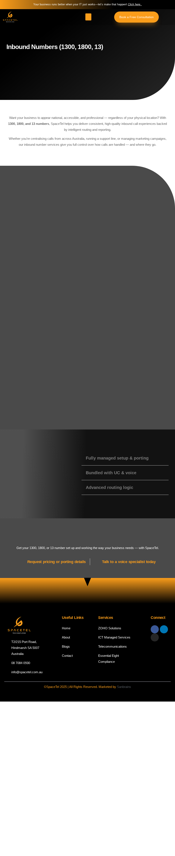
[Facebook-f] (155, 629)
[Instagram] (155, 637)
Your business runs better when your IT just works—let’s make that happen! (87, 4)
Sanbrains (124, 687)
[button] (88, 16)
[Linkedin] (164, 629)
